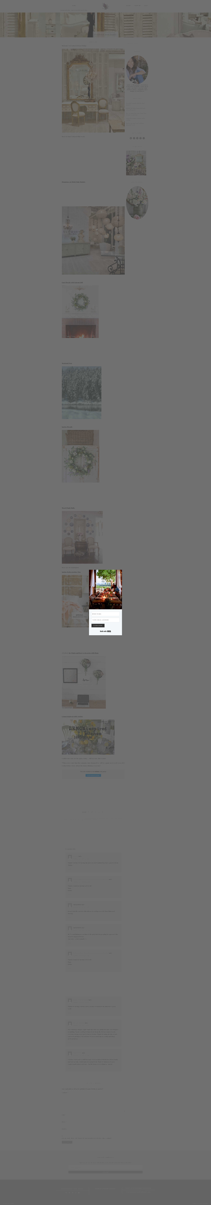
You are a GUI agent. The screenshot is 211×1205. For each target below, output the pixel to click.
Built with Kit (105, 631)
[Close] (119, 572)
